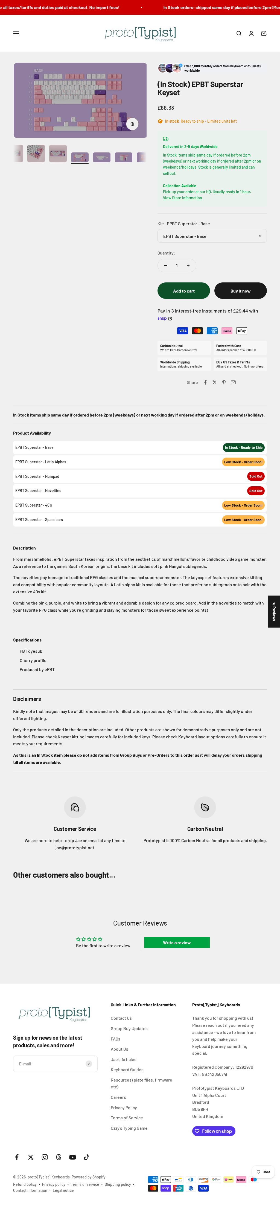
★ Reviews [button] (274, 611)
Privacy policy (53, 1184)
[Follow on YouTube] (72, 1157)
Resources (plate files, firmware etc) (141, 1083)
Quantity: (166, 252)
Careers (118, 1097)
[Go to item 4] (58, 154)
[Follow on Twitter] (30, 1157)
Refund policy (25, 1184)
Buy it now (241, 290)
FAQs (115, 1038)
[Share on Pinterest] (224, 382)
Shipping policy (118, 1184)
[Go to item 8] (145, 158)
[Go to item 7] (123, 158)
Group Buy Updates (129, 1028)
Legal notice (63, 1190)
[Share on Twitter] (214, 382)
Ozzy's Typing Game (129, 1128)
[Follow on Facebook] (17, 1157)
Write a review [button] (177, 942)
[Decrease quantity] (166, 265)
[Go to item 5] (80, 158)
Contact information (30, 1190)
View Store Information (182, 197)
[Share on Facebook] (205, 382)
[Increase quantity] (188, 265)
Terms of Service (127, 1117)
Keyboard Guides (127, 1069)
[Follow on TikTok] (86, 1157)
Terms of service (85, 1184)
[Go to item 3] (36, 154)
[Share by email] (233, 382)
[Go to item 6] (101, 158)
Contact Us (121, 1018)
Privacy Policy (124, 1107)
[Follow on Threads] (58, 1157)
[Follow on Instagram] (44, 1157)
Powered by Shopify (89, 1177)
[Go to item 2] (14, 154)
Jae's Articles (123, 1059)
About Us (119, 1048)
